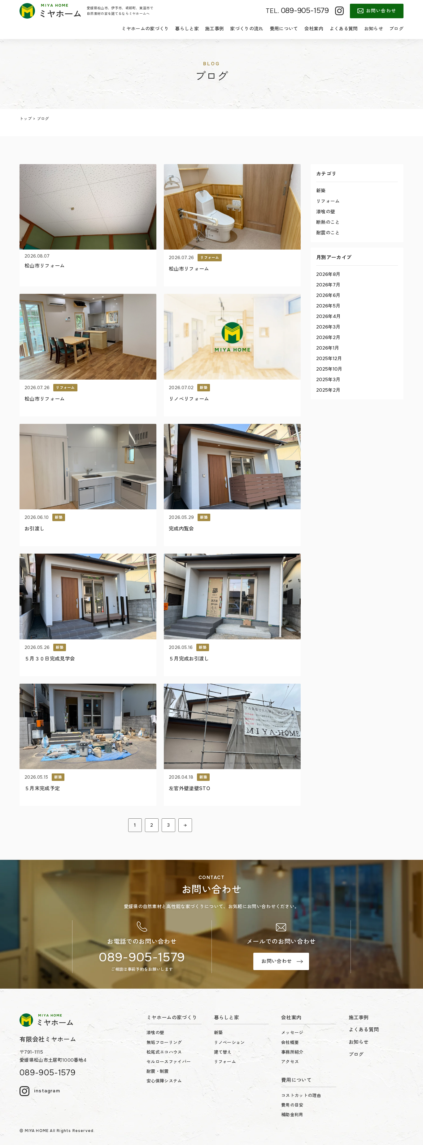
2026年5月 (328, 306)
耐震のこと (328, 233)
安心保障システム (164, 1081)
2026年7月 (328, 285)
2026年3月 (328, 327)
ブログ (396, 29)
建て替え (223, 1052)
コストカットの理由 (301, 1095)
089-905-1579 (142, 957)
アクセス (290, 1061)
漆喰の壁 (325, 212)
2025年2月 (328, 390)
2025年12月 (329, 358)
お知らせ (373, 29)
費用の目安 (292, 1105)
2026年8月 (328, 274)
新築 (321, 191)
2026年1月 (327, 348)
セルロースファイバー (168, 1061)
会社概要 (290, 1042)
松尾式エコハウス (164, 1052)
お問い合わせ (381, 11)
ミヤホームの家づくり (145, 29)
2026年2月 (328, 337)
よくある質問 (343, 29)
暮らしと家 (187, 29)
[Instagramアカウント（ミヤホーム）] (339, 11)
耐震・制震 (157, 1071)
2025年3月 (328, 380)
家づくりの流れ (246, 29)
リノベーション (229, 1042)
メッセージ (292, 1032)
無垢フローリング (164, 1042)
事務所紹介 (292, 1052)
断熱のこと (328, 222)
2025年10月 (329, 369)
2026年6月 (328, 295)
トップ (26, 118)
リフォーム (328, 201)
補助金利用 (292, 1114)
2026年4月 (328, 316)
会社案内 (313, 29)
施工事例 (214, 29)
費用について (284, 29)
